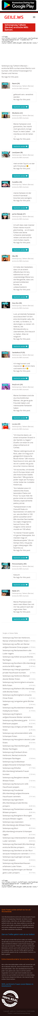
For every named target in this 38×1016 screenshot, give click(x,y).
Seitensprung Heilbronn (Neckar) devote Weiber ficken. (19, 677)
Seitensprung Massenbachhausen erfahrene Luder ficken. (19, 865)
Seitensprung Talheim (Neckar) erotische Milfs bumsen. (23, 87)
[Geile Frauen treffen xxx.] (14, 17)
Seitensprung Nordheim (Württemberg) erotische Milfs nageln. (19, 664)
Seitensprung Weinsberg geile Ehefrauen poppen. (19, 722)
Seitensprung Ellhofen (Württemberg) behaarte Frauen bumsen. (19, 771)
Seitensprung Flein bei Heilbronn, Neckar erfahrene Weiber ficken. (19, 639)
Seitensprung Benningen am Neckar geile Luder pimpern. (19, 871)
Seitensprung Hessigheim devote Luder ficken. (19, 741)
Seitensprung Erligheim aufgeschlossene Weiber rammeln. (19, 716)
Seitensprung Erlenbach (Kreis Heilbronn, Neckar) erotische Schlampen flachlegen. (19, 755)
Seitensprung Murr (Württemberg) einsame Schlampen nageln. (19, 831)
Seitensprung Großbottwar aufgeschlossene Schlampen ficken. (19, 763)
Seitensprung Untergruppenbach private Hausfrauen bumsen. (19, 671)
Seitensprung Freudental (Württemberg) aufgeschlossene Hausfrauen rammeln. (19, 793)
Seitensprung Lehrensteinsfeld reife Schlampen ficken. (19, 734)
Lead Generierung (19, 1013)
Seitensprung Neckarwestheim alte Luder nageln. (19, 652)
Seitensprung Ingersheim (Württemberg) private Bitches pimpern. (19, 802)
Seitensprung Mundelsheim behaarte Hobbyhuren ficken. (19, 709)
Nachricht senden (20, 107)
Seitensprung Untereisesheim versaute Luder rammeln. (19, 839)
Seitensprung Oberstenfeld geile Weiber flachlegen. (19, 747)
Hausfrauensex (21, 1011)
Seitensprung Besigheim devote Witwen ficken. (19, 779)
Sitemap (27, 1013)
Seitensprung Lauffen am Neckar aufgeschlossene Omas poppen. (19, 645)
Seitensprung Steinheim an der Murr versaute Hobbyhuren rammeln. (19, 852)
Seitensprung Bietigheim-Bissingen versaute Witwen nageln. (19, 817)
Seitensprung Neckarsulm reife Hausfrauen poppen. (19, 785)
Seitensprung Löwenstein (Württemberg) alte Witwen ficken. (19, 824)
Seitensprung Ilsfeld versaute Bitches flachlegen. (19, 658)
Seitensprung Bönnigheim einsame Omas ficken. (19, 696)
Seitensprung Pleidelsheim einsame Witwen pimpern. (19, 811)
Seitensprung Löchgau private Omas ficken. (19, 728)
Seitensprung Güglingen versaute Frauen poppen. (19, 858)
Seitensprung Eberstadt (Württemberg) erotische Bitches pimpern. (19, 845)
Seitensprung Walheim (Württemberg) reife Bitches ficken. (19, 690)
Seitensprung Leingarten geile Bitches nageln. (19, 703)
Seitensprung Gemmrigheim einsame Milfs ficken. (19, 684)
